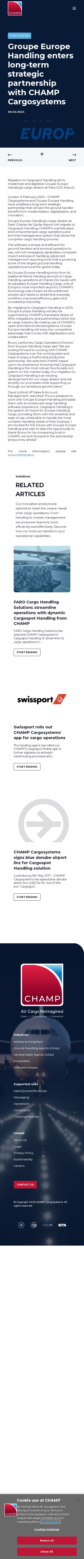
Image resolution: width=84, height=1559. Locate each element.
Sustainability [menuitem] (23, 1159)
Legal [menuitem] (17, 1146)
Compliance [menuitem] (22, 1110)
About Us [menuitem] (20, 1140)
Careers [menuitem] (19, 1166)
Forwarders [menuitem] (22, 1061)
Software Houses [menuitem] (26, 1067)
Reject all (47, 1540)
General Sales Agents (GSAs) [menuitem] (34, 1054)
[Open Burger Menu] (74, 8)
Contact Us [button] (25, 1184)
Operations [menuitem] (21, 1104)
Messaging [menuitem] (21, 1097)
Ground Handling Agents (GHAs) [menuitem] (36, 1048)
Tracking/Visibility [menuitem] (26, 1116)
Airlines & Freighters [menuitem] (29, 1042)
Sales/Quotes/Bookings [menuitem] (30, 1091)
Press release (19, 35)
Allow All (47, 1551)
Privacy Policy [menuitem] (23, 1153)
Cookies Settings (46, 1529)
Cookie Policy (50, 1521)
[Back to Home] (15, 8)
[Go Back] (42, 154)
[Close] (77, 1500)
